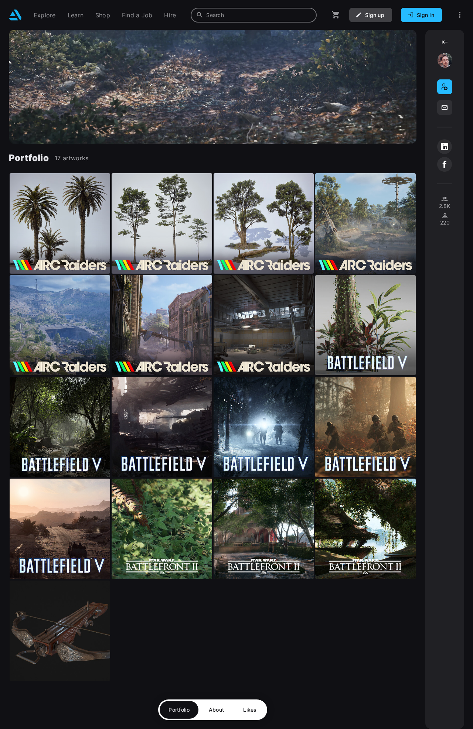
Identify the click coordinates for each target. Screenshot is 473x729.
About (216, 709)
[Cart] (335, 15)
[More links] (459, 15)
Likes (249, 709)
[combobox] (254, 15)
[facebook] (444, 164)
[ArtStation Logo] (15, 15)
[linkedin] (444, 146)
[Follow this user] (444, 86)
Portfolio (179, 709)
